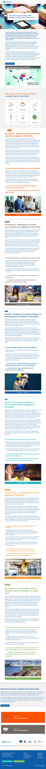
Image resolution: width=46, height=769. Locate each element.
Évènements (40, 754)
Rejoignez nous (38, 765)
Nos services (26, 754)
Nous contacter (40, 757)
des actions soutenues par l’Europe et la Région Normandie (29, 746)
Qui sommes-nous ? (28, 756)
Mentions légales (8, 765)
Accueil (25, 753)
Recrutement (26, 757)
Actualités (39, 756)
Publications (40, 753)
